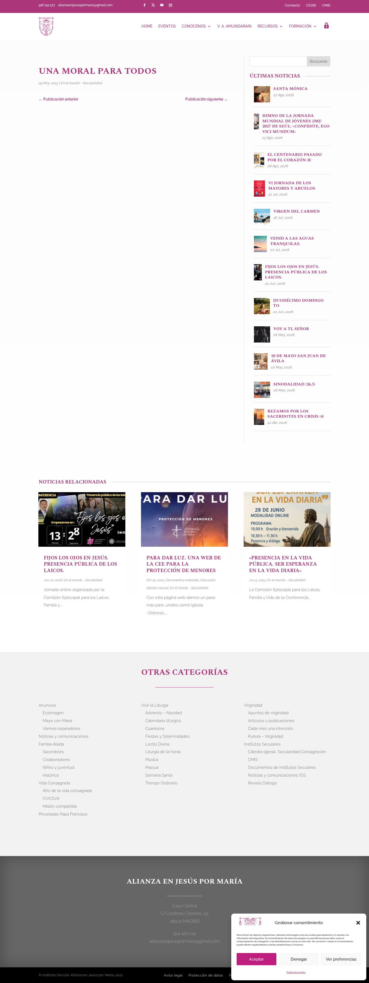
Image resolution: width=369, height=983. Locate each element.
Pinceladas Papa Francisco (63, 814)
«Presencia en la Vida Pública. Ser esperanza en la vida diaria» (283, 564)
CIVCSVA (51, 798)
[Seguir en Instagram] (170, 5)
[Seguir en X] (153, 5)
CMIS (326, 5)
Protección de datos (206, 975)
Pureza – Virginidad (265, 736)
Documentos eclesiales (182, 580)
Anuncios (47, 705)
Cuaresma (154, 728)
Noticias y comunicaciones (63, 736)
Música (151, 759)
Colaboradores (56, 759)
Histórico (51, 775)
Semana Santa (158, 775)
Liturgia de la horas (163, 751)
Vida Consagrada (54, 783)
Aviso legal (173, 975)
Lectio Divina (157, 744)
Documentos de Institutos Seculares (282, 767)
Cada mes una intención (270, 728)
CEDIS (311, 5)
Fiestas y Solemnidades (167, 736)
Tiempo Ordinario (161, 783)
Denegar (299, 959)
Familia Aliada (51, 744)
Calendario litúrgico (163, 720)
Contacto (292, 5)
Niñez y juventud (58, 767)
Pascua (152, 767)
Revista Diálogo (262, 783)
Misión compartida (60, 806)
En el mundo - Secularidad (81, 83)
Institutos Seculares (262, 744)
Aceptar (256, 959)
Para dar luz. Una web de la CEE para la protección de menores (183, 564)
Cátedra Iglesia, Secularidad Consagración (287, 751)
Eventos (167, 26)
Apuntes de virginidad (268, 712)
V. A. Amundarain (234, 26)
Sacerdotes (53, 751)
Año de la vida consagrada (67, 790)
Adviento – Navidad (163, 712)
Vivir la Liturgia (154, 705)
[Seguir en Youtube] (162, 5)
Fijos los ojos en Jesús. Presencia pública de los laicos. (80, 564)
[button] (358, 922)
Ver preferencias (341, 959)
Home (147, 26)
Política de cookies (296, 972)
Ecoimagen (53, 712)
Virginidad (253, 705)
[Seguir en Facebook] (144, 5)
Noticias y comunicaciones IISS (277, 775)
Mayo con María (57, 720)
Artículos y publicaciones (271, 720)
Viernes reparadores (61, 728)
